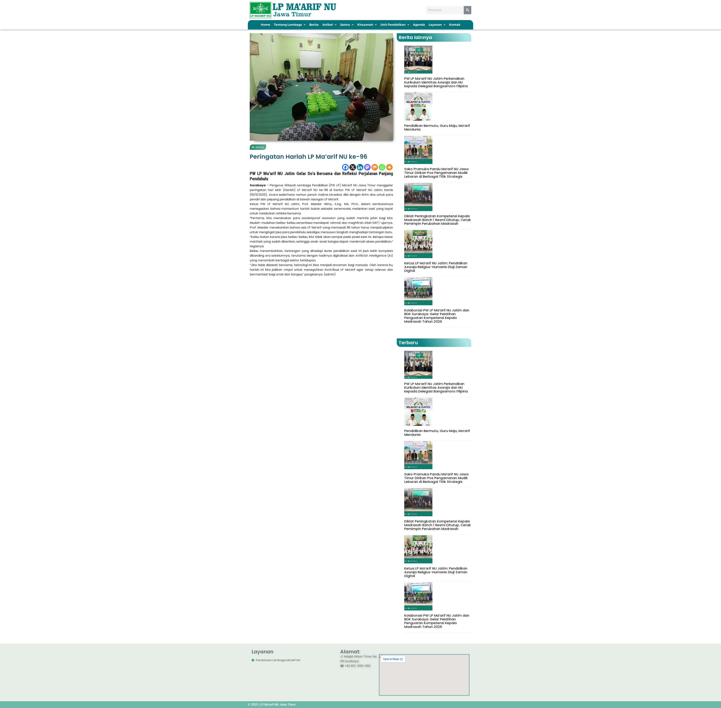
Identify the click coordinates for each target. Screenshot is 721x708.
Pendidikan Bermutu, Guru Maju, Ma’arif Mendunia (437, 127)
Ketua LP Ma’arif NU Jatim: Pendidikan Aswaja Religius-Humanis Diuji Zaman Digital (435, 267)
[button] (289, 24)
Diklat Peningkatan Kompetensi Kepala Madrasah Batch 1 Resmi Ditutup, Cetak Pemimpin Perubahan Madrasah (437, 219)
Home (265, 24)
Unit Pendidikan (393, 24)
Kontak (454, 24)
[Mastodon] (367, 167)
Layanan (435, 24)
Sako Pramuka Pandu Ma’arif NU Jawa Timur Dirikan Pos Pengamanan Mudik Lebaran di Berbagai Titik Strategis (436, 172)
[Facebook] (345, 167)
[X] (352, 167)
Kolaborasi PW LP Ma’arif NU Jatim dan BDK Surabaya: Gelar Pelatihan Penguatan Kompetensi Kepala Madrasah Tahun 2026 (436, 315)
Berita (314, 24)
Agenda (419, 24)
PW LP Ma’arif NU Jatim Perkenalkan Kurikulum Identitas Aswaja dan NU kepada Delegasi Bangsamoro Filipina (436, 82)
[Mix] (374, 167)
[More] (389, 167)
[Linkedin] (360, 167)
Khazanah (365, 24)
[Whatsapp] (382, 167)
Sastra (345, 24)
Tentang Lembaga (288, 24)
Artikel (327, 24)
